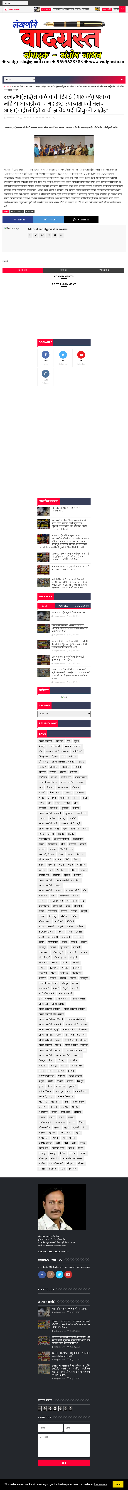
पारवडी (70, 1081)
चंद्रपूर (63, 818)
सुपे (50, 803)
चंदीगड (42, 978)
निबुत (50, 1071)
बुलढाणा (69, 813)
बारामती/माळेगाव (65, 1096)
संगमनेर (55, 1158)
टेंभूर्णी (56, 988)
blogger (22, 270)
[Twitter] (111, 3)
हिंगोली (70, 921)
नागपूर (53, 772)
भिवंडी (54, 1112)
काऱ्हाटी (53, 947)
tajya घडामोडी (46, 926)
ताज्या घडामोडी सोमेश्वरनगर (51, 1014)
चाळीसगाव (44, 875)
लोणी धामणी (55, 746)
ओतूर (41, 937)
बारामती (29, 86)
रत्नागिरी (75, 828)
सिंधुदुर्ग (70, 1163)
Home (6, 86)
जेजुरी (76, 798)
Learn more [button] (100, 1484)
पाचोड (51, 1081)
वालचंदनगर (81, 777)
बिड (82, 901)
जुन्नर (67, 875)
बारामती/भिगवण (47, 854)
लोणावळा (80, 854)
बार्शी (66, 1101)
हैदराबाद (73, 1168)
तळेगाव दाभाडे (45, 998)
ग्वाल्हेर (83, 870)
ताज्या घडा (43, 1004)
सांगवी (51, 834)
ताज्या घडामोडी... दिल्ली (50, 1040)
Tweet (53, 220)
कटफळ (54, 808)
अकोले (70, 926)
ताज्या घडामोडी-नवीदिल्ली (51, 1019)
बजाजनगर (72, 901)
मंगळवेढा (57, 906)
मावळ (72, 1122)
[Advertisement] (64, 412)
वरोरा (58, 1143)
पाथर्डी (60, 1081)
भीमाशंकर (65, 1112)
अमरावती (52, 798)
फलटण (42, 767)
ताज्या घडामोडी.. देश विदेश (68, 880)
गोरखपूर (43, 973)
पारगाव (42, 772)
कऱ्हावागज (53, 942)
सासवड (61, 834)
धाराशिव (73, 1060)
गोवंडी (54, 973)
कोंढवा (53, 818)
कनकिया (66, 937)
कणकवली (53, 937)
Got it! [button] (118, 1484)
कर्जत (41, 942)
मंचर (68, 906)
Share (21, 220)
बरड (69, 1091)
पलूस (41, 1081)
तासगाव (77, 1055)
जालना (67, 803)
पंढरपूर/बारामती (46, 1076)
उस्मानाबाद (78, 839)
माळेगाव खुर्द (45, 1122)
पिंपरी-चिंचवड (56, 901)
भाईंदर (75, 1107)
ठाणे (41, 787)
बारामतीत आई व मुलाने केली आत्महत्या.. (53, 9)
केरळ (41, 844)
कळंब (64, 942)
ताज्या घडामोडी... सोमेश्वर (50, 1045)
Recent (46, 605)
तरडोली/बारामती (47, 993)
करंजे (61, 864)
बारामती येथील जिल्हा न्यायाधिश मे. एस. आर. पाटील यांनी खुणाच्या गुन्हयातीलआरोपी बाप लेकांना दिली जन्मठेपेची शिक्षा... (69, 525)
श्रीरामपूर (43, 1158)
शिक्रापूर (53, 916)
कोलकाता (43, 962)
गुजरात (65, 968)
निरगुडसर (43, 756)
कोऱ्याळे (83, 952)
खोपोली (76, 962)
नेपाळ (76, 895)
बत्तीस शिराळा (45, 1091)
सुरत (63, 1168)
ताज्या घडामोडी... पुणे (71, 823)
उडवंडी (79, 931)
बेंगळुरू (53, 1107)
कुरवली (77, 947)
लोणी (85, 828)
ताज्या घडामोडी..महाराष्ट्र (50, 1050)
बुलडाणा (43, 1107)
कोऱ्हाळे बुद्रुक (60, 957)
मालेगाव (78, 906)
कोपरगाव (81, 864)
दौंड (84, 890)
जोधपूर (65, 983)
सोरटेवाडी (59, 921)
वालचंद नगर (58, 1148)
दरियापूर (62, 1060)
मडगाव (42, 1117)
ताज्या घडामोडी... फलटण (50, 890)
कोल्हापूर (65, 767)
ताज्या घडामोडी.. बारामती (50, 813)
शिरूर (41, 834)
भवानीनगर (44, 906)
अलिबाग (81, 926)
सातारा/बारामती (56, 1163)
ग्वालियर (64, 973)
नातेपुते (64, 1065)
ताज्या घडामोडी (28, 9)
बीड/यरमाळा (79, 1101)
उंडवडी (60, 931)
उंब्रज (69, 931)
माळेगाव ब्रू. (60, 1122)
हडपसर (42, 808)
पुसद (41, 1086)
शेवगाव (83, 1153)
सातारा (82, 761)
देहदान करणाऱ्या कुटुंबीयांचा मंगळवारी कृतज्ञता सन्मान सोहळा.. (71, 568)
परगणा (61, 1076)
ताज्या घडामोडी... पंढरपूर (50, 885)
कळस (84, 942)
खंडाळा (55, 962)
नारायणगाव (77, 1065)
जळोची (73, 818)
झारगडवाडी (44, 988)
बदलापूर (59, 1091)
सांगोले (42, 1163)
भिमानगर (43, 1112)
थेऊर (51, 1060)
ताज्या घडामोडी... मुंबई (49, 828)
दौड (63, 756)
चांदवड (53, 978)
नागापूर (53, 1065)
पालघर (53, 849)
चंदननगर (76, 973)
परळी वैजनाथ (75, 1076)
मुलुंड (66, 1127)
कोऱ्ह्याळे (74, 957)
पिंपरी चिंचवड (66, 849)
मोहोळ (42, 1132)
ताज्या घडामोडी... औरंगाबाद (75, 1029)
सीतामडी (53, 1168)
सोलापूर (53, 767)
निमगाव (60, 1071)
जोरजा (75, 983)
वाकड (83, 1143)
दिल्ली (55, 756)
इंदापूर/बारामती (46, 931)
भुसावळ (78, 1112)
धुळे (65, 828)
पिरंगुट (80, 1081)
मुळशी (76, 1127)
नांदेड (84, 798)
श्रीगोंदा (64, 916)
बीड (40, 751)
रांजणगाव (52, 911)
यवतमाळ (80, 792)
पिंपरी (41, 803)
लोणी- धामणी (69, 1138)
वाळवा (72, 1148)
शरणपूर (42, 1153)
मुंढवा (41, 911)
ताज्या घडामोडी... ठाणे (75, 1035)
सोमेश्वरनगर (54, 792)
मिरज (81, 1122)
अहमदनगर (63, 787)
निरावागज (53, 844)
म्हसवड (52, 1132)
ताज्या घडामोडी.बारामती (75, 1050)
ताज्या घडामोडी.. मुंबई (49, 1029)
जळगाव (77, 767)
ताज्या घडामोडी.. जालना (76, 1024)
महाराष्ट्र (73, 772)
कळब (74, 942)
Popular (64, 605)
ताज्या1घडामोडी (72, 890)
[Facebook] (106, 3)
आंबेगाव (72, 756)
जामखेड (56, 875)
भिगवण (50, 787)
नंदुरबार (43, 1065)
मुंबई (76, 741)
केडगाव (76, 808)
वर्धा (66, 1143)
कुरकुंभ (65, 808)
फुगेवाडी (72, 1086)
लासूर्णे (84, 911)
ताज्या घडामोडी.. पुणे (48, 823)
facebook (104, 270)
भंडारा (61, 854)
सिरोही (42, 1168)
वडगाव (42, 916)
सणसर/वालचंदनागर (72, 1158)
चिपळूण (84, 978)
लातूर (41, 798)
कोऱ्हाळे (42, 870)
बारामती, (52, 117)
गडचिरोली (61, 870)
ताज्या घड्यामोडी (63, 1055)
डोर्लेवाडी (77, 875)
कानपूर (42, 947)
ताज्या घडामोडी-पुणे (75, 1019)
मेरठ (85, 1127)
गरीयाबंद (53, 968)
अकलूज (68, 792)
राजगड (64, 911)
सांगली (42, 792)
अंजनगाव (64, 798)
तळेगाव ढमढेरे (65, 993)
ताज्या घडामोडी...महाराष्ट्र (76, 1045)
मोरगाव (75, 787)
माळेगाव (43, 777)
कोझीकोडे (71, 952)
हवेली (41, 864)
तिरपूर (42, 1060)
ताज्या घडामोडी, (42, 117)
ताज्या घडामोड (58, 1004)
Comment (83, 220)
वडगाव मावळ (45, 1143)
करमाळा (78, 937)
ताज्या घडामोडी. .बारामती (50, 1024)
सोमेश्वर (76, 859)
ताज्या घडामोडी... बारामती (63, 761)
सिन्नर (81, 1163)
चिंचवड (73, 978)
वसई (74, 1143)
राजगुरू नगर (65, 1132)
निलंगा (71, 1071)
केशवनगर (44, 952)
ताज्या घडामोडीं (45, 1055)
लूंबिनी (55, 1138)
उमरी (57, 803)
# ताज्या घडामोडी (17, 211)
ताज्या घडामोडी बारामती (49, 1009)
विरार (80, 1148)
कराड (70, 864)
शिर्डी (67, 859)
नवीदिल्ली (77, 751)
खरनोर (65, 962)
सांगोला (74, 916)
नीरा (63, 844)
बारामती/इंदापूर (46, 1096)
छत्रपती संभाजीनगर (48, 782)
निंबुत (41, 1071)
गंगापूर (42, 968)
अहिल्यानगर (44, 839)
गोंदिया (73, 870)
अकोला (51, 864)
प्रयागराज (60, 1086)
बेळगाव (64, 1107)
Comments (81, 605)
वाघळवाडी (44, 1148)
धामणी (63, 772)
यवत (69, 854)
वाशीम (58, 859)
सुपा (76, 803)
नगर (53, 895)
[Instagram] (117, 3)
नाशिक (54, 777)
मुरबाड (57, 1127)
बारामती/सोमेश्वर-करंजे (50, 1101)
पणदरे (83, 844)
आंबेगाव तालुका (61, 839)
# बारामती (29, 211)
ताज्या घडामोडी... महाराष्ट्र (72, 782)
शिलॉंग (72, 1153)
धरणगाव (43, 895)
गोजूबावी (76, 968)
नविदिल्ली (64, 895)
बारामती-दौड (81, 1091)
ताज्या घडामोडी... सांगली (76, 1040)
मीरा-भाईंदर (44, 1127)
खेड (51, 870)
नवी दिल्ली (66, 777)
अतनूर (71, 834)
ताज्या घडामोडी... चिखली (50, 1035)
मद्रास (52, 1117)
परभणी (42, 849)
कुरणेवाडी (64, 947)
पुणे (69, 741)
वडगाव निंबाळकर (72, 746)
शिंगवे (63, 1153)
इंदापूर (42, 746)
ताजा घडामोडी (62, 998)
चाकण (63, 978)
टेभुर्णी (65, 988)
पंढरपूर (72, 844)
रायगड (74, 911)
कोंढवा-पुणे (58, 952)
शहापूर (53, 1153)
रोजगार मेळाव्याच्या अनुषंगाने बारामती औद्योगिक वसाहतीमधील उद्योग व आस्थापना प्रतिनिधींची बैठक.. (70, 556)
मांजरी (61, 1117)
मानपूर (71, 1117)
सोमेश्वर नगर (45, 921)
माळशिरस (81, 813)
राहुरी (77, 1132)
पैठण (50, 1086)
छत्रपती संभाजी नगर (48, 983)
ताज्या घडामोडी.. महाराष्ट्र (57, 751)
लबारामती (43, 1138)
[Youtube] (122, 3)
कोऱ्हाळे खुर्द (44, 957)
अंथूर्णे (60, 926)
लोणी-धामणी (45, 859)
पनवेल (42, 901)
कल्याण (42, 818)
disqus (63, 270)
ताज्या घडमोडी (78, 998)
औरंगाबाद (43, 761)
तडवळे (75, 988)
